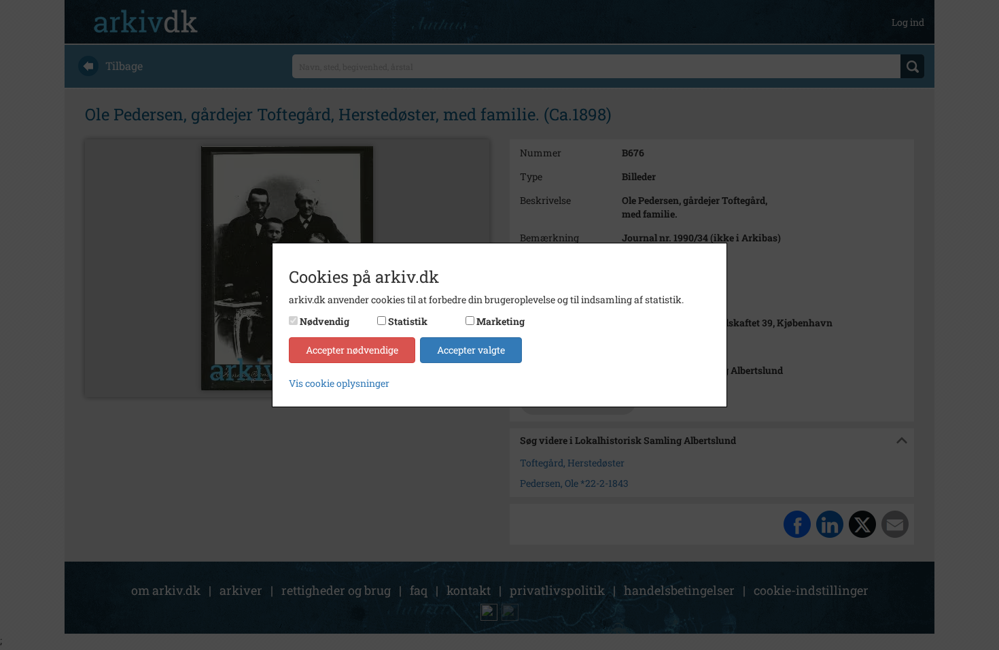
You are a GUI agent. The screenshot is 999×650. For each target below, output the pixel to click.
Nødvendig (324, 321)
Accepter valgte (471, 349)
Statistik (407, 321)
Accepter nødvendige (352, 349)
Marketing (500, 321)
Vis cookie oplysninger (339, 383)
